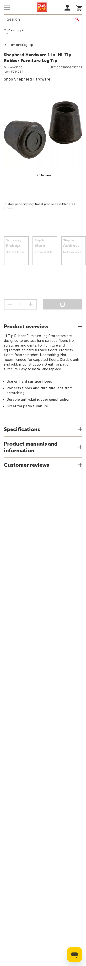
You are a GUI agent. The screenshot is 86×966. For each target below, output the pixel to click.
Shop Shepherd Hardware (27, 79)
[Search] (77, 19)
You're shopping (15, 30)
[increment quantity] (30, 304)
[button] (67, 8)
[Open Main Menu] (7, 7)
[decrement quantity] (10, 304)
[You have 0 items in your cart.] (79, 7)
